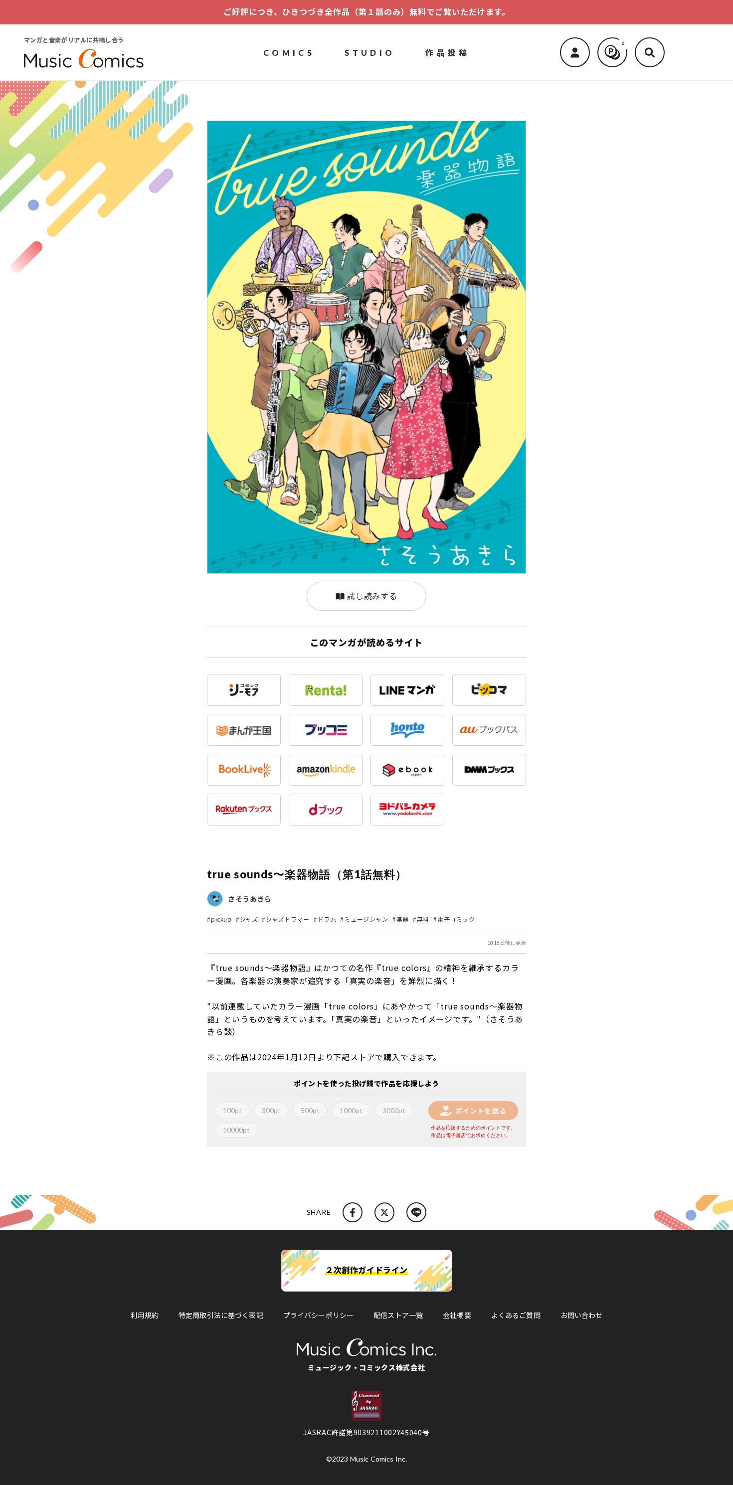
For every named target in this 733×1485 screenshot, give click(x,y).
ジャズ (249, 919)
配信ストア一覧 (398, 1315)
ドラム (327, 919)
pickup (221, 919)
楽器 (402, 919)
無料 (423, 919)
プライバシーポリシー (318, 1315)
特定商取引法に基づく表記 (221, 1315)
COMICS (289, 52)
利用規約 (144, 1315)
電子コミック (456, 919)
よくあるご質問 (516, 1315)
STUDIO (370, 52)
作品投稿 (447, 52)
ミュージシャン (366, 919)
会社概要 (457, 1315)
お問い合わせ (581, 1315)
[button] (650, 52)
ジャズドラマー (287, 919)
